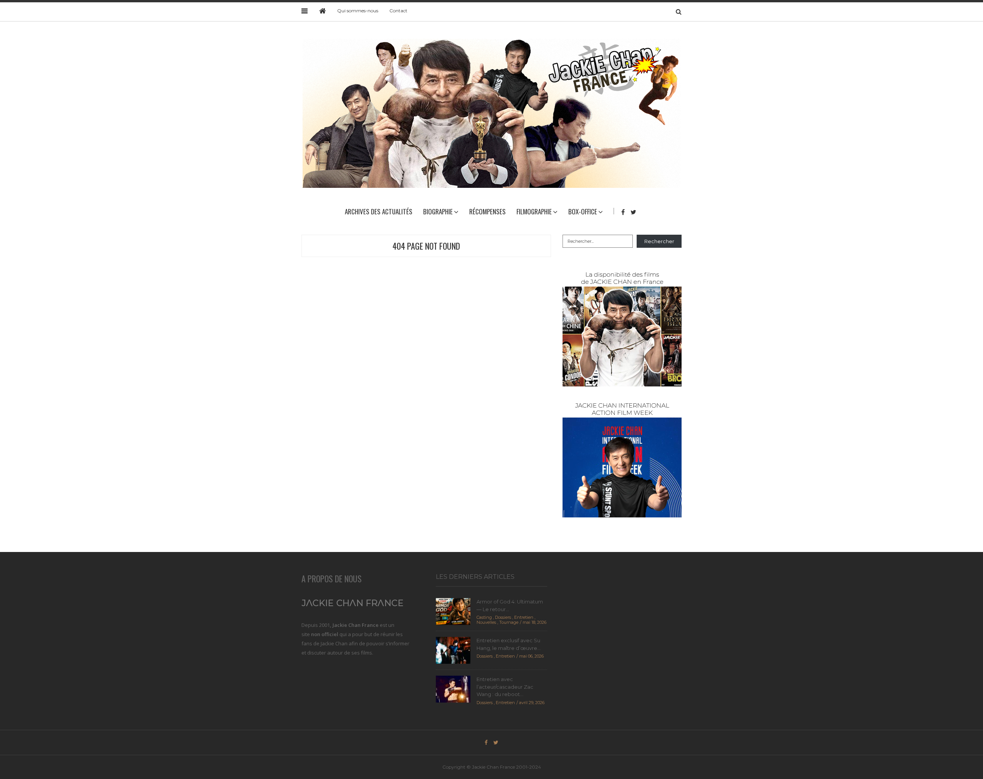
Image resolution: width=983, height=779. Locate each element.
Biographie (438, 211)
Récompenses (487, 211)
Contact (398, 10)
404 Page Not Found (426, 246)
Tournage (508, 622)
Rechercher (659, 241)
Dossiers (503, 617)
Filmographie (534, 211)
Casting (484, 617)
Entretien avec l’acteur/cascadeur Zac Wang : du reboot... (505, 686)
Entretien (523, 617)
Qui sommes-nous (357, 10)
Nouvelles (486, 622)
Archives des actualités (378, 211)
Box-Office (582, 211)
